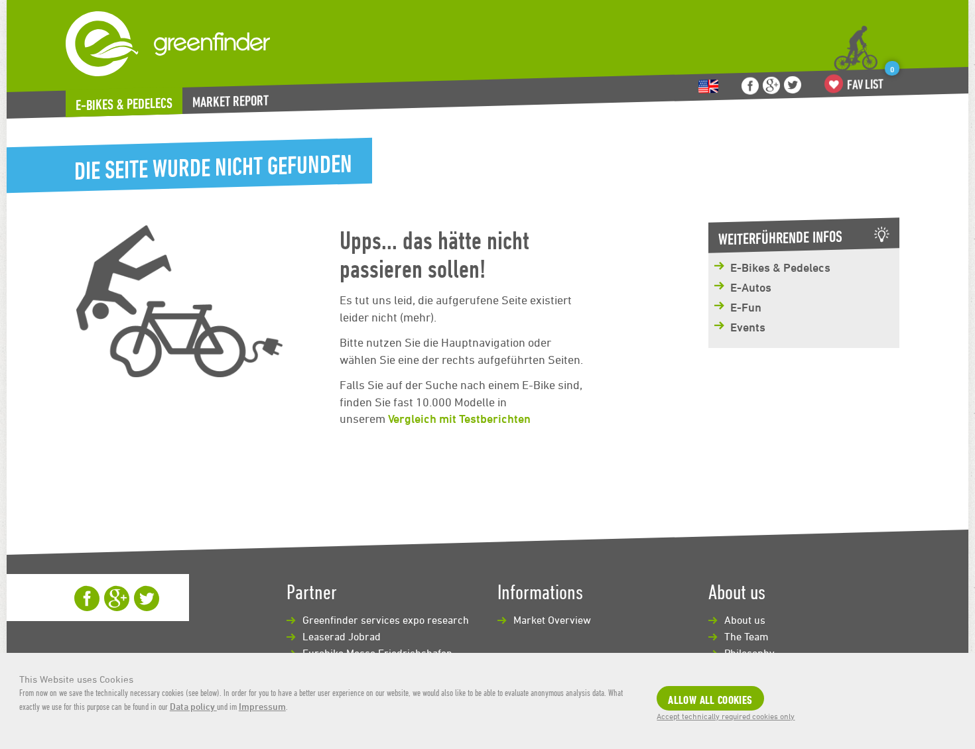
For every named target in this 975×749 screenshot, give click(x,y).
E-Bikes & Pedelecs (124, 104)
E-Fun (745, 307)
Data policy (193, 706)
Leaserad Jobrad (341, 636)
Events (747, 326)
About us (744, 620)
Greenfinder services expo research (385, 620)
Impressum (262, 706)
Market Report (230, 101)
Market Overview (552, 620)
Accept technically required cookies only (726, 715)
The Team (746, 636)
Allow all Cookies (710, 699)
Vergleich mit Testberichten (459, 418)
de (708, 86)
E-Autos (750, 287)
